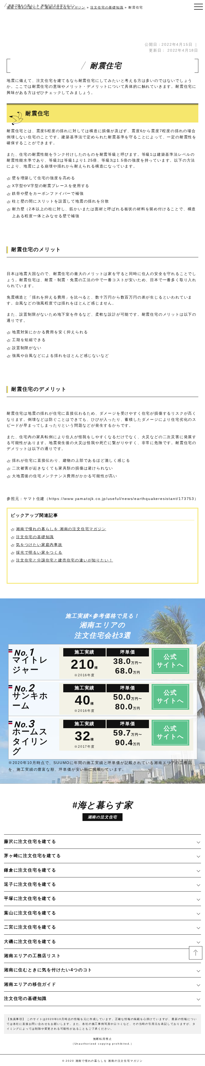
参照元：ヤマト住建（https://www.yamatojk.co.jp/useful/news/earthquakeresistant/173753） (102, 498)
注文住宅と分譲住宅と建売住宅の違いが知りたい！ (64, 560)
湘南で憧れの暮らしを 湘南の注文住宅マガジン (42, 5)
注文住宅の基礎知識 (35, 537)
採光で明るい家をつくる (39, 552)
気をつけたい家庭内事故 (39, 544)
